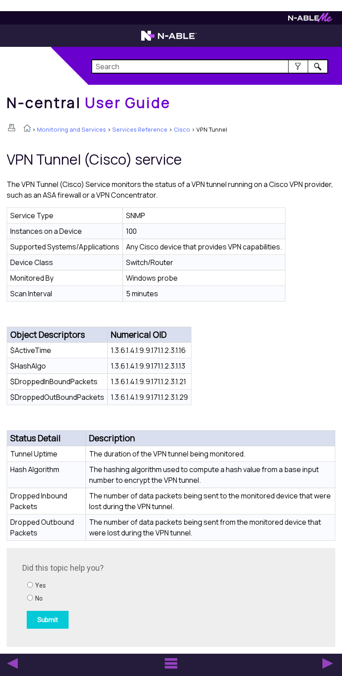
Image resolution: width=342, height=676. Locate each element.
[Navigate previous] (12, 663)
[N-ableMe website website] (310, 20)
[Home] (27, 129)
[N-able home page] (169, 40)
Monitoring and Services (71, 129)
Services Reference (139, 129)
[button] (298, 66)
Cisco (182, 129)
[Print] (11, 128)
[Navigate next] (327, 663)
